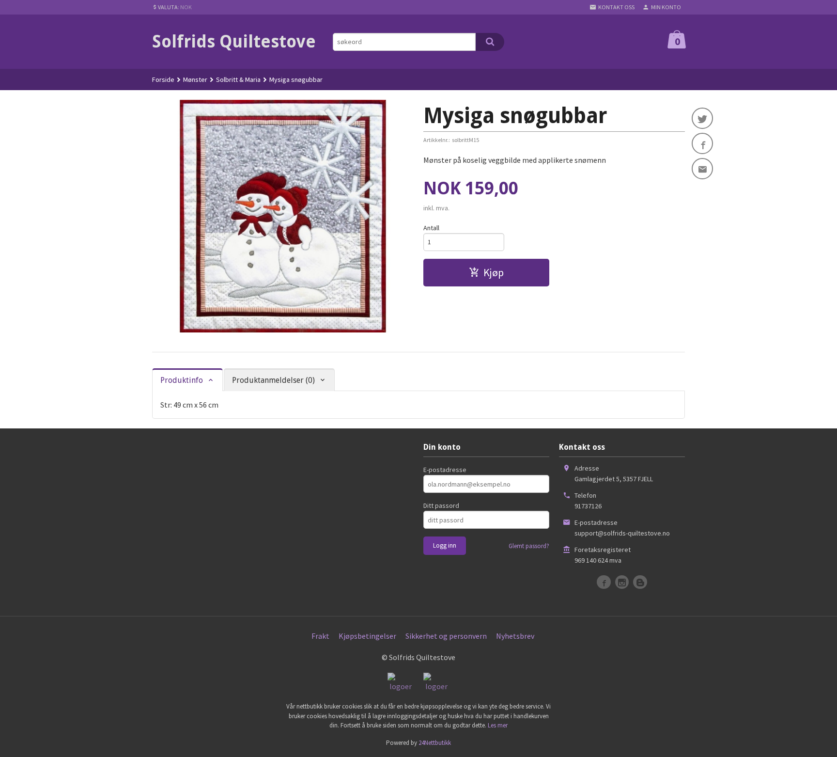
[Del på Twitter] (702, 118)
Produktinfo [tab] (181, 380)
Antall (431, 227)
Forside (163, 79)
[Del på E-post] (702, 168)
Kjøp (493, 272)
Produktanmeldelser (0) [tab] (273, 380)
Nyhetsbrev (515, 636)
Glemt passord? (529, 546)
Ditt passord (441, 505)
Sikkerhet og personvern (446, 636)
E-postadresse (444, 469)
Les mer (498, 725)
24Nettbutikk (434, 743)
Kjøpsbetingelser (367, 636)
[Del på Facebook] (702, 143)
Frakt (320, 636)
